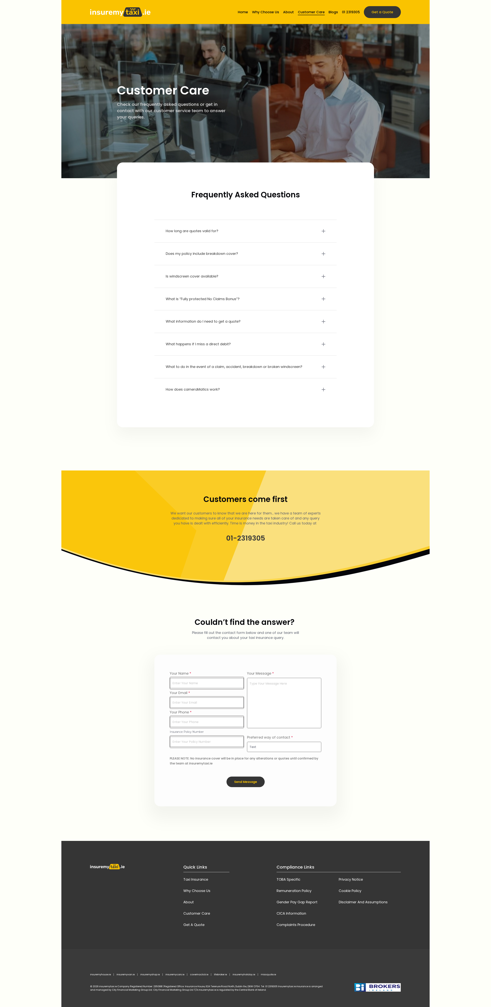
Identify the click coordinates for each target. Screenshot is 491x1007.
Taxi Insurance (195, 879)
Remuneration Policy (294, 890)
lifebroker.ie (220, 974)
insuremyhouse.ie (100, 974)
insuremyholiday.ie (244, 974)
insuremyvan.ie (126, 974)
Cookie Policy (350, 890)
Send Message (245, 782)
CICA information (291, 913)
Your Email (178, 692)
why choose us (196, 890)
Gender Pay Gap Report (297, 902)
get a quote (193, 924)
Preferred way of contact (268, 737)
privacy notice (351, 879)
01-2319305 (245, 538)
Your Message (259, 673)
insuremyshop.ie (150, 974)
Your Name (179, 673)
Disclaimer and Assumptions (363, 902)
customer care (196, 913)
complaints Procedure (296, 924)
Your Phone (179, 712)
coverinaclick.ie (199, 974)
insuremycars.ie (175, 974)
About (188, 902)
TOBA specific (288, 879)
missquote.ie (268, 974)
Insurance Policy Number (187, 732)
